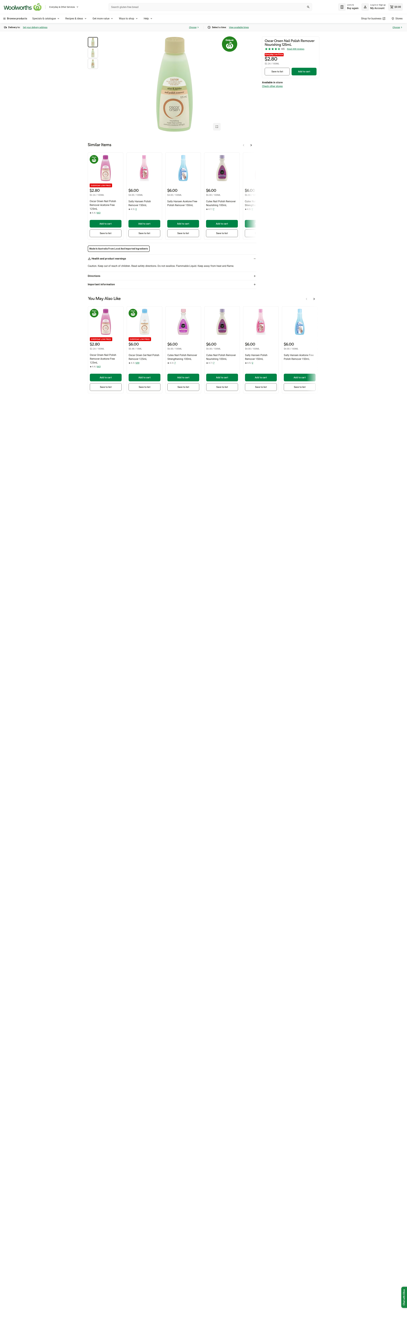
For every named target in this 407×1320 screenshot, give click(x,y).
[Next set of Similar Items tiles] (251, 145)
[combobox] (210, 7)
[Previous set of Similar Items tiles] (243, 145)
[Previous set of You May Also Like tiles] (306, 298)
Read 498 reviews (295, 49)
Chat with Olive (404, 1297)
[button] (93, 42)
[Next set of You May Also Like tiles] (314, 298)
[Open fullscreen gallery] (217, 127)
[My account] (365, 7)
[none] (373, 7)
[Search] (308, 6)
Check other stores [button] (272, 86)
